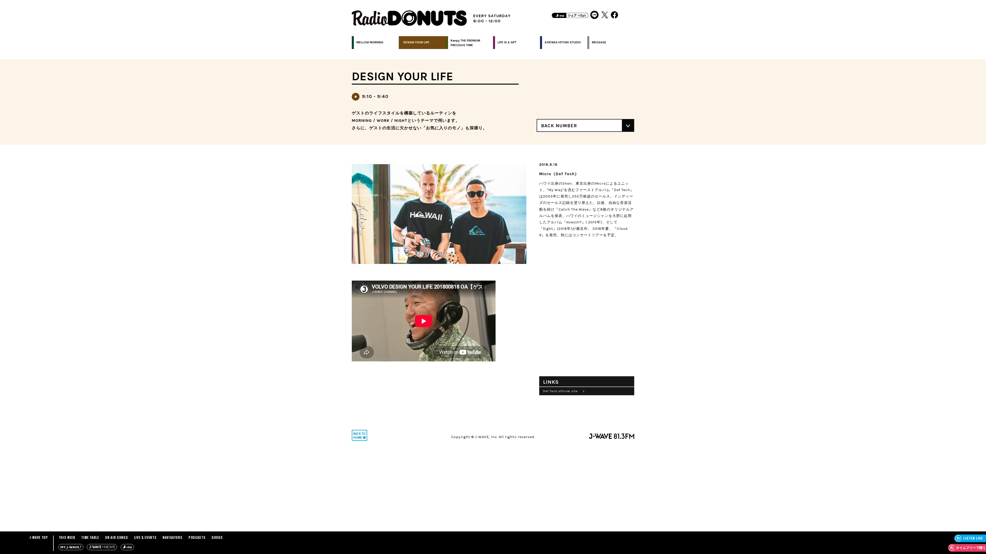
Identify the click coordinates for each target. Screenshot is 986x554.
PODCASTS (196, 537)
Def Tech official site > (564, 391)
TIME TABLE (90, 537)
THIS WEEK (67, 537)
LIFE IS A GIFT (507, 42)
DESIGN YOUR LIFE (416, 42)
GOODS (217, 537)
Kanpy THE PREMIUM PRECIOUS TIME (465, 43)
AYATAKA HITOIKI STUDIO (563, 42)
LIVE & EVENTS (145, 537)
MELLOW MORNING (369, 42)
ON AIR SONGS (116, 537)
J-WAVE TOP (39, 537)
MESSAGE (599, 42)
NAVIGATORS (173, 537)
